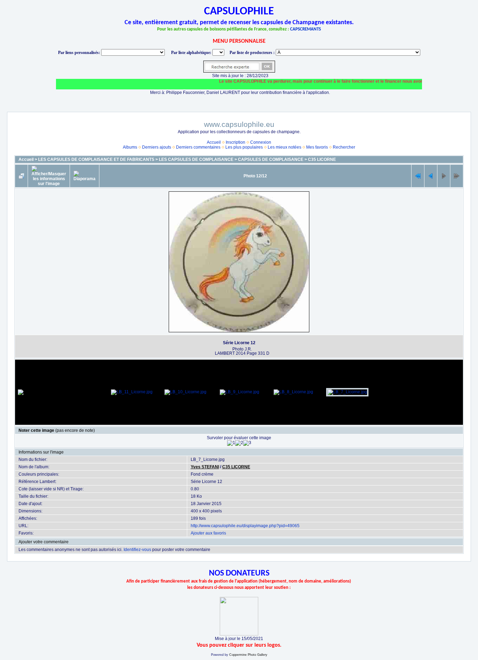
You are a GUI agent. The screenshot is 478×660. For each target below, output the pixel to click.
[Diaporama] (84, 176)
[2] (239, 443)
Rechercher (344, 147)
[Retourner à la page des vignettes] (21, 176)
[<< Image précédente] (430, 176)
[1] (231, 443)
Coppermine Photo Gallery (248, 654)
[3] (247, 443)
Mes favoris (317, 147)
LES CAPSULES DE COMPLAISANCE (196, 159)
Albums (130, 147)
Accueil (214, 142)
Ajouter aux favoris (208, 533)
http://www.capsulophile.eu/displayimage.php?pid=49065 (245, 525)
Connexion (260, 142)
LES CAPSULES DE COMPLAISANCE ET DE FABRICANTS (96, 159)
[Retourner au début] (418, 176)
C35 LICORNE (322, 159)
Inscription (235, 142)
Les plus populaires (244, 147)
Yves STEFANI (205, 466)
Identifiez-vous (137, 549)
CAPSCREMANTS (305, 29)
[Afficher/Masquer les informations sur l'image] (49, 176)
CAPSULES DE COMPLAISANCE (270, 159)
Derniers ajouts (156, 147)
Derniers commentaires (198, 147)
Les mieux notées (284, 147)
